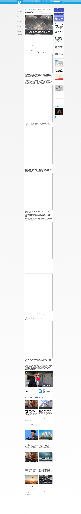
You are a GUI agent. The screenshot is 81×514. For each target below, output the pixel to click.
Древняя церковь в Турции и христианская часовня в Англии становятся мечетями (30, 411)
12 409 (43, 491)
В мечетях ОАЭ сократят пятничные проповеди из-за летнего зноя (45, 441)
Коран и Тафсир (20, 17)
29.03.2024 (40, 491)
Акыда (18, 13)
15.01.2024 (40, 418)
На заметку (57, 106)
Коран (18, 12)
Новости (26, 9)
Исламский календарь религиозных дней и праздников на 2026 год (59, 70)
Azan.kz (44, 390)
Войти (59, 3)
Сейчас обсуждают (58, 23)
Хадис (18, 14)
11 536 (28, 420)
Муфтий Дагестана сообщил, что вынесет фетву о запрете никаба (30, 441)
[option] (59, 111)
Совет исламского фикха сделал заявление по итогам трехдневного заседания (45, 464)
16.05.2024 (26, 420)
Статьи (57, 60)
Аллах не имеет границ (59, 82)
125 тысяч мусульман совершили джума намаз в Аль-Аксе (44, 486)
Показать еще (38, 422)
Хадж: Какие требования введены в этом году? (59, 94)
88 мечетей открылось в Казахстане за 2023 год (45, 411)
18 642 (28, 494)
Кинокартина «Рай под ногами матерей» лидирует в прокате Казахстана (30, 486)
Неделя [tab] (59, 102)
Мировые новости (30, 9)
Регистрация (61, 3)
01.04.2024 (26, 494)
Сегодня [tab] (56, 102)
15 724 (43, 418)
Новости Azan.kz (20, 22)
